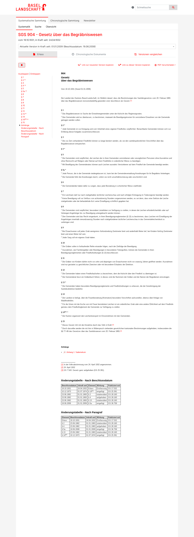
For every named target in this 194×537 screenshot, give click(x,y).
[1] (131, 100)
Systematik (24, 26)
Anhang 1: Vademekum (76, 352)
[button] (133, 7)
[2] (113, 325)
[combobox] (97, 46)
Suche (38, 26)
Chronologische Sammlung (64, 20)
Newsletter (89, 20)
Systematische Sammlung (32, 20)
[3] (121, 331)
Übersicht (51, 26)
